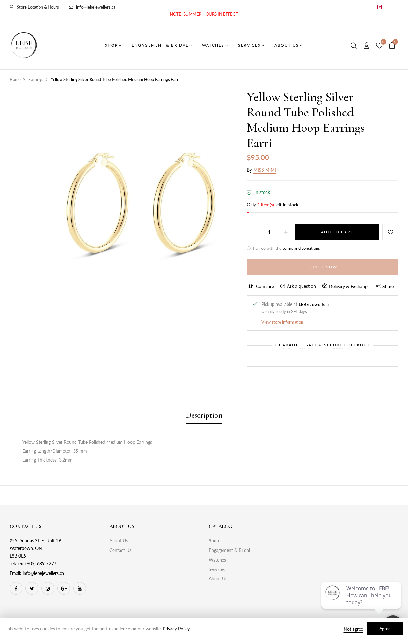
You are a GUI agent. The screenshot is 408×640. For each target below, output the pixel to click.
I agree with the (286, 248)
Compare (265, 286)
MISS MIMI (264, 170)
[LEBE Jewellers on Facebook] (16, 588)
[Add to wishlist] (390, 232)
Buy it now (322, 266)
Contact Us (120, 550)
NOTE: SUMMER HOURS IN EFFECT (204, 14)
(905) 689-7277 (41, 563)
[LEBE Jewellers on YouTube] (79, 588)
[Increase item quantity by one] (286, 232)
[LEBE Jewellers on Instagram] (47, 588)
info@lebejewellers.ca (95, 7)
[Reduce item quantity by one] (253, 232)
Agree (384, 628)
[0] (379, 46)
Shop (214, 540)
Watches (217, 559)
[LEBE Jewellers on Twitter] (32, 588)
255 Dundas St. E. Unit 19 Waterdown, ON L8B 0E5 (35, 548)
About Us (118, 540)
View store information (282, 321)
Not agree (353, 629)
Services (217, 569)
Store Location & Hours (38, 7)
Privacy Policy (176, 628)
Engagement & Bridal (229, 550)
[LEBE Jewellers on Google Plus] (63, 588)
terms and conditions (301, 248)
